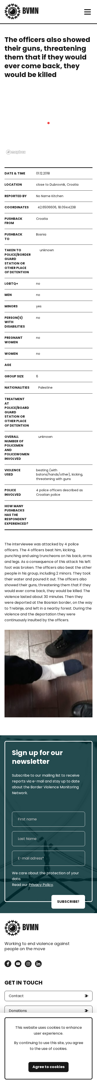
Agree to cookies (48, 1066)
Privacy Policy (41, 884)
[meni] (87, 12)
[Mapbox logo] (16, 152)
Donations (18, 1010)
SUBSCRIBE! (68, 901)
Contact (16, 995)
